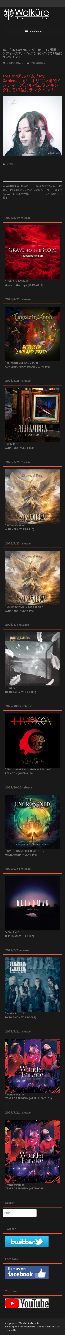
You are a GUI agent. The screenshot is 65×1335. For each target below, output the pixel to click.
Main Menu (36, 31)
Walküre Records (31, 1323)
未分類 (10, 164)
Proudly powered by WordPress (20, 1326)
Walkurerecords (38, 62)
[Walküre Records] (26, 14)
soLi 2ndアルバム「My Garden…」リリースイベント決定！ (48, 189)
